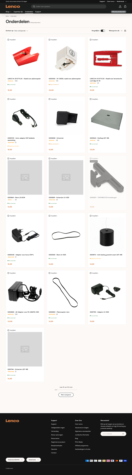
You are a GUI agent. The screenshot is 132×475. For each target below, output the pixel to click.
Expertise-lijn (18, 12)
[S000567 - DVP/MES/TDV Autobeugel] (107, 177)
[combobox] (68, 6)
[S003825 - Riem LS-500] (66, 234)
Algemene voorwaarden (83, 431)
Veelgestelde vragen (58, 428)
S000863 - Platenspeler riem (59, 312)
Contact (53, 453)
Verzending (55, 431)
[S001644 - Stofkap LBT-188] (107, 118)
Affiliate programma (81, 446)
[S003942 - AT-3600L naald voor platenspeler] (66, 58)
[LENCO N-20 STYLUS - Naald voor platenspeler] (25, 58)
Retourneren (55, 438)
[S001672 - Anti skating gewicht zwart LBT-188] (107, 234)
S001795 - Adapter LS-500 (99, 312)
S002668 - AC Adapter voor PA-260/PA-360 (23, 312)
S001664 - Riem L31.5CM (16, 197)
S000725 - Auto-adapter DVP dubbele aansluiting (21, 139)
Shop (7, 12)
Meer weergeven (66, 395)
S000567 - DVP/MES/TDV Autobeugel (103, 197)
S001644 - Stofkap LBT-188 (99, 138)
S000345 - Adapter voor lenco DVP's (21, 255)
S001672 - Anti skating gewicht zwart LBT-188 (106, 255)
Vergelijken (95, 31)
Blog (76, 438)
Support (102, 1)
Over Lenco (110, 1)
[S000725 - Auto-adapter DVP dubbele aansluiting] (25, 118)
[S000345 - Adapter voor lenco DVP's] (25, 234)
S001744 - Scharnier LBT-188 (18, 369)
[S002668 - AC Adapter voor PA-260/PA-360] (25, 292)
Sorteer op (9, 31)
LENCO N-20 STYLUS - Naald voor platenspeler (24, 79)
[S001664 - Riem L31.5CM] (25, 177)
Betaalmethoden (56, 446)
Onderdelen (29, 12)
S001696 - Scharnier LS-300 (59, 197)
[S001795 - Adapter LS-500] (107, 292)
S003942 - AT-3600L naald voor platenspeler (65, 79)
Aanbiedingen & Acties (82, 449)
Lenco (11, 468)
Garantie (54, 449)
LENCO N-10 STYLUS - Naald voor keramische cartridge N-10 (106, 80)
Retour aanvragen (57, 435)
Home (7, 16)
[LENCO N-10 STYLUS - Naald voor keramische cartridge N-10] (107, 58)
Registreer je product (58, 442)
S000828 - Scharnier (56, 138)
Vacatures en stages (82, 428)
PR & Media (79, 442)
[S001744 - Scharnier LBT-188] (25, 349)
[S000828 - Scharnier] (66, 118)
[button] (125, 6)
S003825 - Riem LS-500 (57, 255)
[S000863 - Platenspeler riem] (66, 292)
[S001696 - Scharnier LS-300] (66, 177)
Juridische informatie (82, 435)
